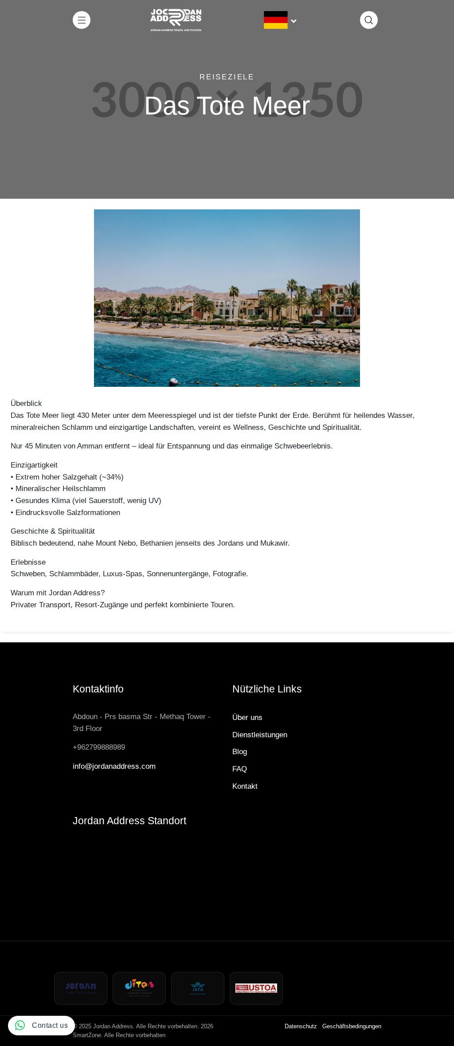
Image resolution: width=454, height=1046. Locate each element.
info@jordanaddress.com (114, 766)
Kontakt (245, 786)
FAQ (239, 768)
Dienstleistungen (259, 734)
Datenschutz (301, 1026)
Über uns (247, 717)
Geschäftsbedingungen (351, 1026)
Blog (239, 751)
